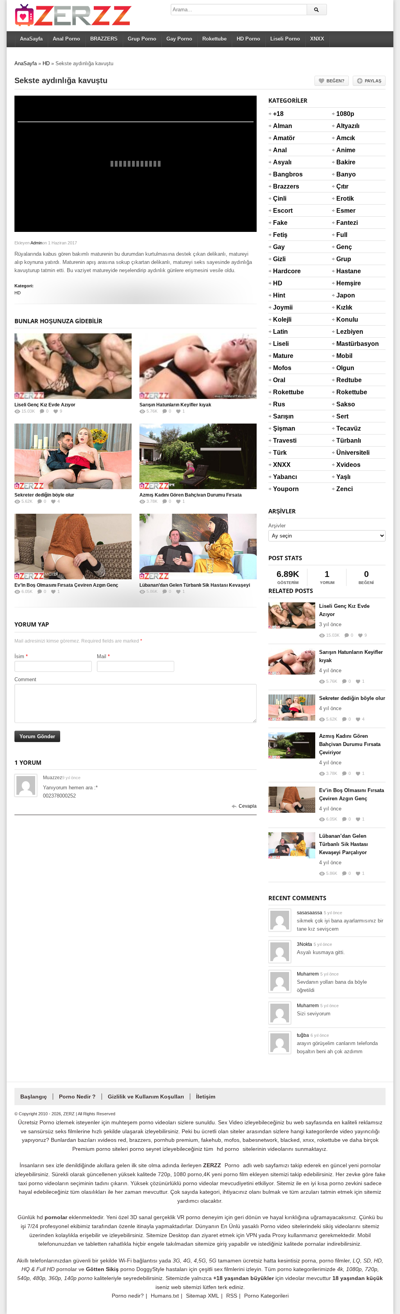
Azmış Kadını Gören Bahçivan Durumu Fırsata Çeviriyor (349, 744)
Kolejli (282, 319)
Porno (232, 1165)
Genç (344, 247)
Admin (36, 242)
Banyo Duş (345, 179)
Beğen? (336, 80)
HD (46, 63)
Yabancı (282, 477)
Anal (280, 150)
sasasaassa (309, 912)
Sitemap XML (202, 1296)
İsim (19, 656)
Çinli (279, 198)
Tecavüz (345, 428)
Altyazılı (345, 126)
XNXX (317, 39)
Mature (282, 356)
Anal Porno (66, 39)
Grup (343, 259)
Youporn (282, 489)
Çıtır (342, 186)
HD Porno (248, 39)
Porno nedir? (128, 1296)
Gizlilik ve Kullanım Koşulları (146, 1096)
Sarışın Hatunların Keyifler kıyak (175, 405)
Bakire (345, 162)
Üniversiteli (345, 452)
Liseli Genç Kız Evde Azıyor (44, 405)
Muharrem (308, 974)
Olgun (345, 368)
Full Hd (341, 239)
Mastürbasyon (345, 343)
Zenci (344, 489)
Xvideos (345, 464)
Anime (345, 150)
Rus (279, 404)
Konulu (345, 319)
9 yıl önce (71, 777)
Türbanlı (345, 440)
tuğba (303, 1035)
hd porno (228, 1149)
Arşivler (277, 526)
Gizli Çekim (282, 264)
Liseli (281, 343)
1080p (345, 113)
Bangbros (282, 174)
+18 (278, 113)
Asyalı (282, 162)
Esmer (345, 210)
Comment (25, 679)
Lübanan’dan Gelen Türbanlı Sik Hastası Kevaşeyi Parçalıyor (343, 844)
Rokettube (214, 39)
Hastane (345, 271)
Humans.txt (165, 1296)
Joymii (282, 307)
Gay (279, 247)
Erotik (345, 198)
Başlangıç (33, 1096)
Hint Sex (279, 300)
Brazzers (282, 186)
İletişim (205, 1096)
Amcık (345, 138)
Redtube (345, 380)
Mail (101, 656)
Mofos (282, 368)
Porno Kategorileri (266, 1296)
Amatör (282, 138)
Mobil (344, 356)
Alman (282, 126)
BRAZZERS (104, 39)
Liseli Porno (285, 39)
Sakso (345, 404)
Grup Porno (142, 39)
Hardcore (282, 271)
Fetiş (280, 234)
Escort (282, 210)
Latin (280, 331)
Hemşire (345, 283)
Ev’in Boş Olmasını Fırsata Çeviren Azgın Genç (66, 585)
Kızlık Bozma (345, 312)
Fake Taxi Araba (282, 227)
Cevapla (248, 806)
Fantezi (345, 222)
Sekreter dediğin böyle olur (44, 495)
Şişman (282, 428)
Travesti (282, 440)
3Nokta (304, 944)
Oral (279, 380)
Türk (280, 452)
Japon (345, 295)
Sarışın (282, 416)
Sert (342, 416)
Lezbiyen (345, 331)
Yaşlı (343, 477)
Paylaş (373, 80)
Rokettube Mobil (345, 397)
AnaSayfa (31, 39)
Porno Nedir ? (77, 1096)
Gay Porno (179, 39)
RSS (231, 1296)
